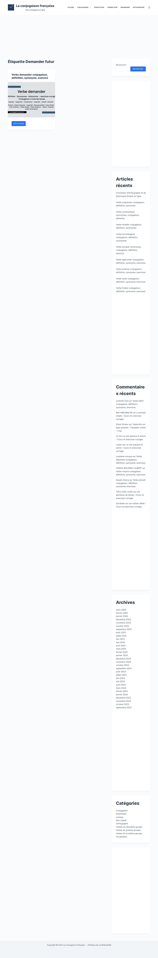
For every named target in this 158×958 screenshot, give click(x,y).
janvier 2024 (122, 694)
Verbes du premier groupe (128, 830)
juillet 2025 (121, 636)
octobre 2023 (122, 704)
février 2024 (122, 691)
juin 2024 (120, 678)
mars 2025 (121, 649)
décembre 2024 (123, 658)
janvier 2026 (122, 616)
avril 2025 (121, 645)
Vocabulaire (121, 836)
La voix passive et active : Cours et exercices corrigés (129, 447)
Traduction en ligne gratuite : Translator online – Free (131, 427)
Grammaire (125, 7)
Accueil (71, 7)
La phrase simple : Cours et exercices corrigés (131, 415)
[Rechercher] (149, 7)
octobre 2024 (122, 665)
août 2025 (121, 632)
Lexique (119, 817)
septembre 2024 (124, 668)
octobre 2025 (122, 626)
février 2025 (122, 652)
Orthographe (138, 7)
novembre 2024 (123, 662)
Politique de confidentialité (99, 945)
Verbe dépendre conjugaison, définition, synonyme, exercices (130, 459)
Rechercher (121, 65)
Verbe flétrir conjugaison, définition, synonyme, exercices (130, 404)
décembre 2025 (123, 619)
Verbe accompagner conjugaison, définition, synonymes (127, 237)
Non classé (121, 820)
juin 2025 (120, 639)
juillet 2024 (121, 675)
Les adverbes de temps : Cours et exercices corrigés (130, 494)
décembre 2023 (123, 697)
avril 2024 (121, 684)
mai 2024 (120, 681)
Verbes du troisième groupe (129, 833)
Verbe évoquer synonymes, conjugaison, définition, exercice (128, 250)
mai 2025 (120, 642)
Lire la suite (19, 124)
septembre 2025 (124, 629)
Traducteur (99, 7)
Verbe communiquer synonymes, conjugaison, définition (127, 215)
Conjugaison (122, 810)
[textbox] (79, 951)
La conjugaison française (35, 6)
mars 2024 (121, 688)
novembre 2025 (123, 622)
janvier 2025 (122, 655)
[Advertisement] (79, 33)
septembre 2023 (124, 707)
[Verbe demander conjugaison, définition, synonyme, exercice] (31, 99)
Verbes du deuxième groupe (129, 827)
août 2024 (121, 671)
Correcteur (112, 7)
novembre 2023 (123, 701)
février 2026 (122, 613)
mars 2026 (121, 609)
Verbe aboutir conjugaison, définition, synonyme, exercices (131, 483)
